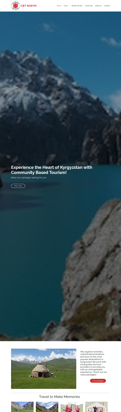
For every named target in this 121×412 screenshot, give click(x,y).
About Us (98, 6)
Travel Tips (88, 6)
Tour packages (98, 381)
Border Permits (77, 6)
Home (59, 6)
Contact (107, 6)
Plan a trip (18, 186)
